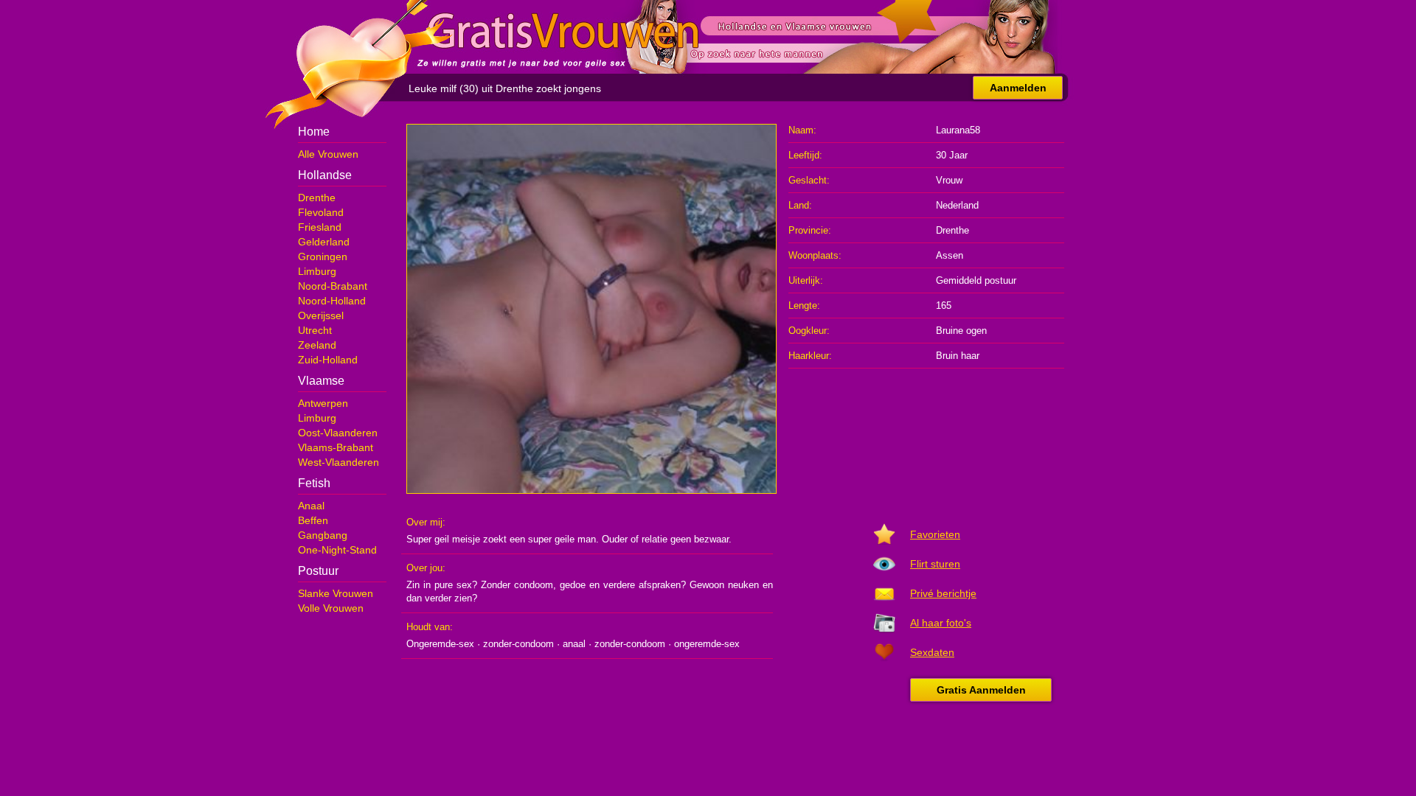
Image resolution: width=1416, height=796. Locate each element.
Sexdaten (932, 652)
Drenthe (317, 197)
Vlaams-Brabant (335, 447)
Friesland (319, 227)
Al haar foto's (940, 623)
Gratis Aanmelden (981, 690)
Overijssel (321, 315)
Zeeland (317, 345)
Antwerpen (323, 403)
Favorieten (935, 534)
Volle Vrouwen (331, 608)
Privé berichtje (943, 593)
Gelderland (324, 242)
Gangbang (322, 535)
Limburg (317, 271)
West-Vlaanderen (338, 462)
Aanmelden (1018, 88)
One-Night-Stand (337, 550)
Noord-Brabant (332, 286)
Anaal (311, 506)
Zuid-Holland (328, 360)
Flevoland (321, 212)
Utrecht (315, 330)
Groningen (322, 256)
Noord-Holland (332, 301)
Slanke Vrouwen (335, 593)
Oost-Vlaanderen (338, 433)
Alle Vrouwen (328, 154)
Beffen (313, 520)
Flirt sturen (935, 564)
